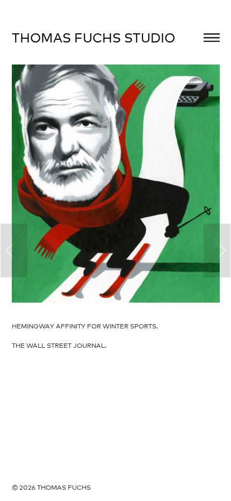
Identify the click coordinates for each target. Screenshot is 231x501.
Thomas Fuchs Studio (93, 38)
